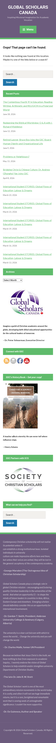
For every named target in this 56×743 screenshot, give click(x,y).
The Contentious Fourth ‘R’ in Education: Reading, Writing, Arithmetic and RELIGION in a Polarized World (28, 105)
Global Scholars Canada (28, 9)
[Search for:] (28, 74)
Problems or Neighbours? (16, 156)
